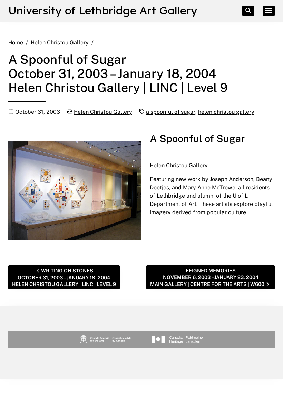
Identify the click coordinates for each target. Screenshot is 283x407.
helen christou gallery (226, 111)
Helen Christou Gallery (103, 111)
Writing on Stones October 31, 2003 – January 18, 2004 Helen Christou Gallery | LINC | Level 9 (64, 277)
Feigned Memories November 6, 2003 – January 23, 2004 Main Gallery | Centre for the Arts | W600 (207, 277)
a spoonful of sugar (170, 111)
